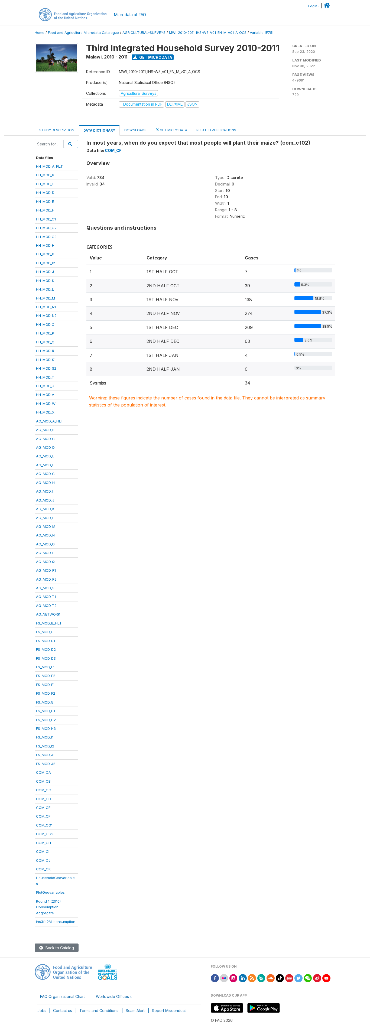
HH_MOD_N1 (46, 307)
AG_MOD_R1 (46, 570)
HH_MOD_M (45, 298)
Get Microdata (155, 57)
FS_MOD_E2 (45, 676)
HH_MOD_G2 (46, 228)
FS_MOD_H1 (45, 711)
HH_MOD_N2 (46, 315)
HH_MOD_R (45, 351)
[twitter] (298, 977)
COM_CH (43, 843)
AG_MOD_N (45, 535)
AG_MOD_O (45, 544)
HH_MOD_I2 (45, 263)
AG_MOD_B (45, 430)
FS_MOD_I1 (44, 737)
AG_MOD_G (45, 473)
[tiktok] (280, 977)
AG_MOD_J (45, 500)
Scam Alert (135, 1010)
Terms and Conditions (98, 1010)
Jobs (41, 1010)
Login (312, 6)
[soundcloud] (271, 977)
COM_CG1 (44, 825)
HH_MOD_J (45, 271)
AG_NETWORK (48, 614)
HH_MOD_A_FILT (49, 166)
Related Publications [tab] (216, 130)
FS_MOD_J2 (45, 764)
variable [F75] (261, 33)
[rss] (252, 977)
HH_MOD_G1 (46, 219)
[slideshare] (261, 977)
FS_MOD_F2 (45, 693)
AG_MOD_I (44, 491)
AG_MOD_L (45, 518)
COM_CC (43, 790)
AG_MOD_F (45, 465)
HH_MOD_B (45, 175)
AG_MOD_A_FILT (49, 421)
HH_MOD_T (45, 377)
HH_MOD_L (45, 289)
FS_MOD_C (45, 632)
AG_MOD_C (45, 439)
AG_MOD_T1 (46, 596)
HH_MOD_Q (45, 342)
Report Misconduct (169, 1010)
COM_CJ (43, 860)
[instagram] (233, 977)
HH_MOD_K (45, 280)
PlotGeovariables (50, 892)
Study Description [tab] (56, 130)
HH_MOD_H (45, 245)
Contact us (62, 1010)
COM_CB (43, 781)
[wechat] (308, 977)
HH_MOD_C (45, 184)
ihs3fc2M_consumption (55, 921)
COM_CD (43, 799)
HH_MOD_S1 (46, 359)
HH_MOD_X (45, 412)
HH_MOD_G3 (46, 237)
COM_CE (43, 807)
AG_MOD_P (45, 553)
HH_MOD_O (45, 324)
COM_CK (43, 869)
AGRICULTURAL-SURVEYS (143, 33)
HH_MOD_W (46, 403)
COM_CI (42, 851)
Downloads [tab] (135, 130)
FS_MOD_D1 (45, 641)
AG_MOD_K (45, 509)
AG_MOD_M (45, 526)
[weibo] (317, 977)
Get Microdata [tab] (173, 130)
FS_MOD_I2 (45, 746)
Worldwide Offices (112, 996)
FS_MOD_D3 (46, 658)
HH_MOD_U (45, 386)
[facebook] (215, 977)
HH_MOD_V (45, 394)
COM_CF (43, 816)
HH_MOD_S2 (46, 368)
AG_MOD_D (45, 447)
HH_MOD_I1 (45, 254)
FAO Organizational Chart (62, 996)
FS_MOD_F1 (45, 684)
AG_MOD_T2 (46, 605)
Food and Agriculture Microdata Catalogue (83, 33)
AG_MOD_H (45, 482)
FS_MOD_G (45, 702)
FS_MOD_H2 (46, 720)
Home (39, 33)
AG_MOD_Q (45, 561)
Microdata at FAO (130, 14)
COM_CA (43, 772)
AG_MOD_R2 (46, 579)
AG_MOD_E (45, 456)
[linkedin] (243, 977)
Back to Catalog (59, 947)
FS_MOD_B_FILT (49, 623)
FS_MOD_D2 (46, 649)
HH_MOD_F (45, 210)
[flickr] (224, 977)
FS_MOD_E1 (45, 667)
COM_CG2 (44, 834)
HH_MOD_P (45, 333)
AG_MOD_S (45, 588)
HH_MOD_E (45, 201)
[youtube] (326, 977)
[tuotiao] (289, 977)
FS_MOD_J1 (45, 755)
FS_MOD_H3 (46, 728)
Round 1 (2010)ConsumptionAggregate (48, 907)
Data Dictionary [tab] (99, 130)
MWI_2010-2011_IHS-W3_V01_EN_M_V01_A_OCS (207, 33)
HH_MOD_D (45, 192)
